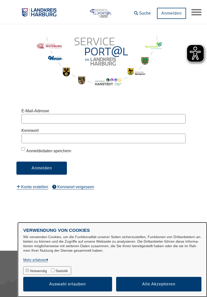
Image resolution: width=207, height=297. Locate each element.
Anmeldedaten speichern (48, 151)
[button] (142, 11)
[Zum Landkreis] (39, 12)
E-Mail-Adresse (35, 111)
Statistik (62, 271)
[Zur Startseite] (100, 12)
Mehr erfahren (34, 260)
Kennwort (30, 130)
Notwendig (38, 271)
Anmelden (171, 13)
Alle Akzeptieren (158, 284)
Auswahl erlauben (67, 284)
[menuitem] (32, 187)
